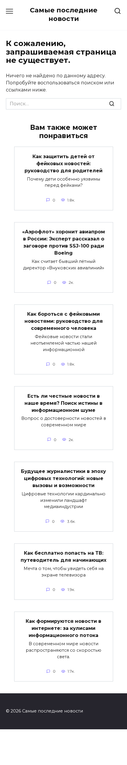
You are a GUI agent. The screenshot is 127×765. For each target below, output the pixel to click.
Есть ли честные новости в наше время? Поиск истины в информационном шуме (63, 403)
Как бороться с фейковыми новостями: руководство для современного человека (64, 321)
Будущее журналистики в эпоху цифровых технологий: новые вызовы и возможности (63, 478)
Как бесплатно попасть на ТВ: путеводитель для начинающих (63, 556)
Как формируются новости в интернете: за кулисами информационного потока (63, 628)
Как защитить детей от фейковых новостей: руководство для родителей (63, 163)
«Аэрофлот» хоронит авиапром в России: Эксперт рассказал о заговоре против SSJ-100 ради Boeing (63, 242)
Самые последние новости (63, 14)
